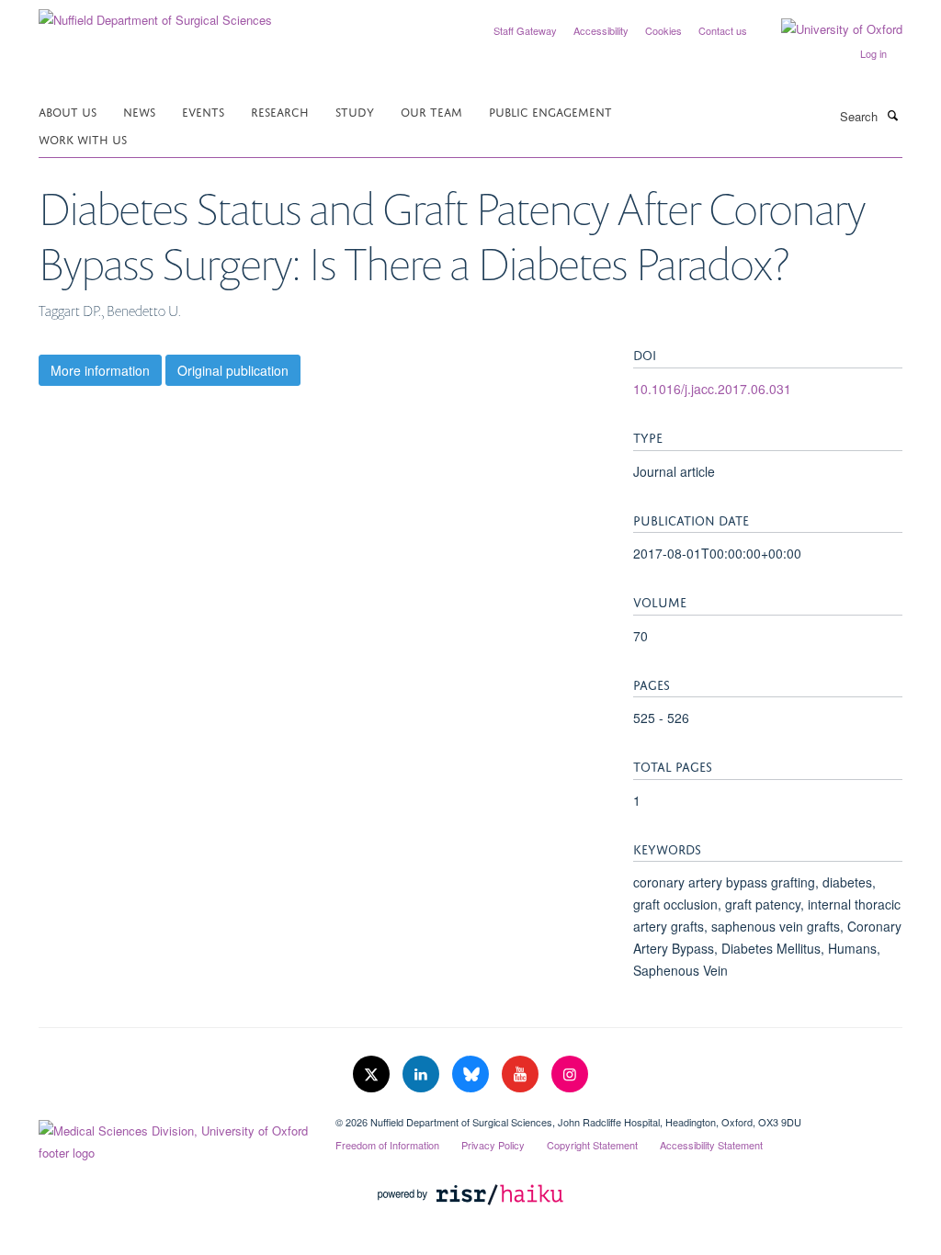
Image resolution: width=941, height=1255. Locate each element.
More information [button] (100, 370)
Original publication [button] (233, 370)
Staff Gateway (525, 30)
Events (203, 110)
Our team (431, 110)
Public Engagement (550, 110)
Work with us (83, 138)
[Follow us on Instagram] (569, 1074)
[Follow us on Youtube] (522, 1074)
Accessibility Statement (711, 1144)
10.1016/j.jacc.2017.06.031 (712, 388)
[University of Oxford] (828, 29)
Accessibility (601, 30)
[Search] (892, 115)
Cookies (663, 30)
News (139, 110)
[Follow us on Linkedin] (422, 1074)
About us (67, 110)
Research (280, 110)
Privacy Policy (493, 1144)
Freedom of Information (387, 1144)
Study (354, 110)
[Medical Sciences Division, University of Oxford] (173, 1137)
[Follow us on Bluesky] (472, 1074)
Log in (873, 53)
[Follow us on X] (373, 1074)
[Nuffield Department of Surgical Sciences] (155, 13)
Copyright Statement (592, 1144)
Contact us (722, 30)
